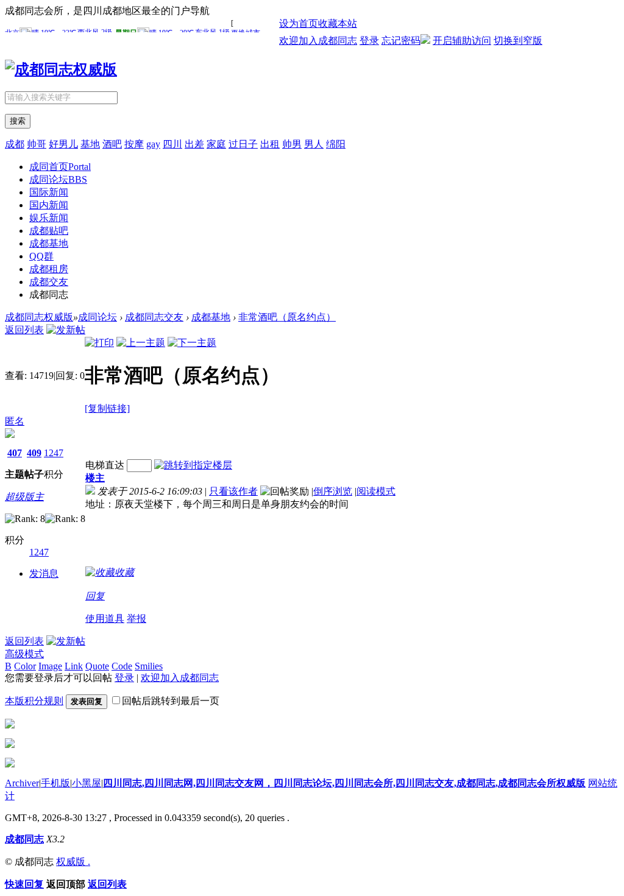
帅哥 (36, 144)
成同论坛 (58, 179)
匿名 (14, 421)
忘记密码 (400, 40)
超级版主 (24, 497)
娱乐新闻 (48, 218)
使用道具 (104, 618)
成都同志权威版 (39, 317)
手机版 (55, 783)
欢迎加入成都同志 (318, 40)
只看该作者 (233, 491)
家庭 (216, 144)
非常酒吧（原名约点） (287, 317)
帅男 (292, 144)
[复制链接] (107, 408)
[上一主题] (140, 342)
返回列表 (24, 330)
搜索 (18, 120)
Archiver (22, 783)
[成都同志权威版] (61, 69)
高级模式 (24, 654)
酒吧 (112, 144)
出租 (270, 144)
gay (153, 144)
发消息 (43, 573)
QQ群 (41, 256)
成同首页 (60, 166)
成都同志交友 (154, 317)
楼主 (95, 478)
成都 (14, 144)
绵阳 (336, 144)
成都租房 (48, 269)
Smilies (149, 666)
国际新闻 (48, 192)
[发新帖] (65, 330)
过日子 (243, 144)
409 (34, 453)
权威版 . (73, 861)
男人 (314, 144)
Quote (97, 666)
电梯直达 (104, 465)
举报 (136, 618)
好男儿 (63, 144)
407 (14, 453)
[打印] (99, 342)
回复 (95, 596)
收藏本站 (337, 23)
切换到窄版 (518, 40)
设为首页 (298, 23)
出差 (194, 144)
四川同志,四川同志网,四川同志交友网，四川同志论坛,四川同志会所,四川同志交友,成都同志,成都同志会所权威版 (344, 783)
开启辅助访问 (462, 40)
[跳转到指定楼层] (193, 465)
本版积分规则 (34, 701)
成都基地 (48, 243)
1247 (53, 453)
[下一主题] (192, 342)
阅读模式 (375, 491)
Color (25, 666)
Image (50, 666)
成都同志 (24, 839)
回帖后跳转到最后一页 (170, 701)
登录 (369, 40)
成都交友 (48, 282)
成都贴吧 (48, 230)
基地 (90, 144)
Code (122, 666)
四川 (172, 144)
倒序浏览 (332, 491)
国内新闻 (48, 205)
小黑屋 (86, 783)
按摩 (134, 144)
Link (74, 666)
